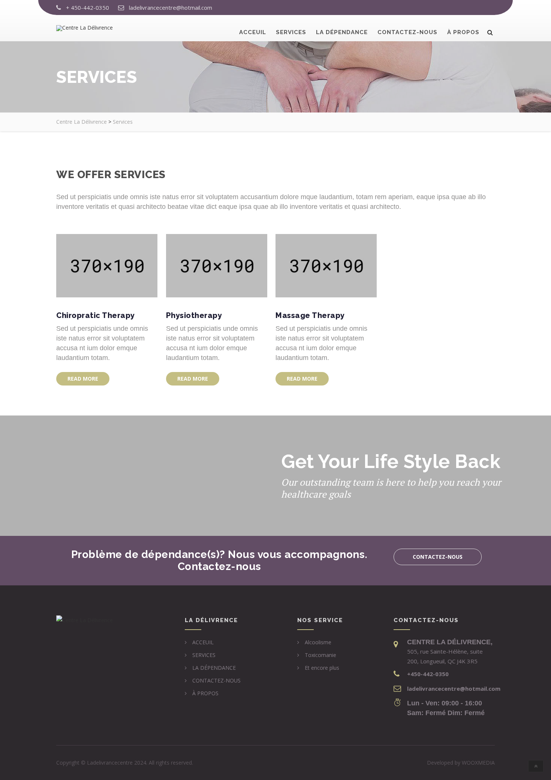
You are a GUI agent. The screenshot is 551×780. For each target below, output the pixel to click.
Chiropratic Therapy (95, 315)
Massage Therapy (310, 315)
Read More (82, 378)
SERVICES (291, 32)
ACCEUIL (252, 32)
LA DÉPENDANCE (342, 32)
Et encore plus (322, 667)
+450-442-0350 (428, 674)
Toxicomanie (320, 654)
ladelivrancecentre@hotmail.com (170, 7)
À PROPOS (463, 32)
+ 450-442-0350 (87, 7)
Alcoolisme (318, 642)
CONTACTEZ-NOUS (407, 32)
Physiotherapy (194, 315)
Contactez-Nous (438, 556)
